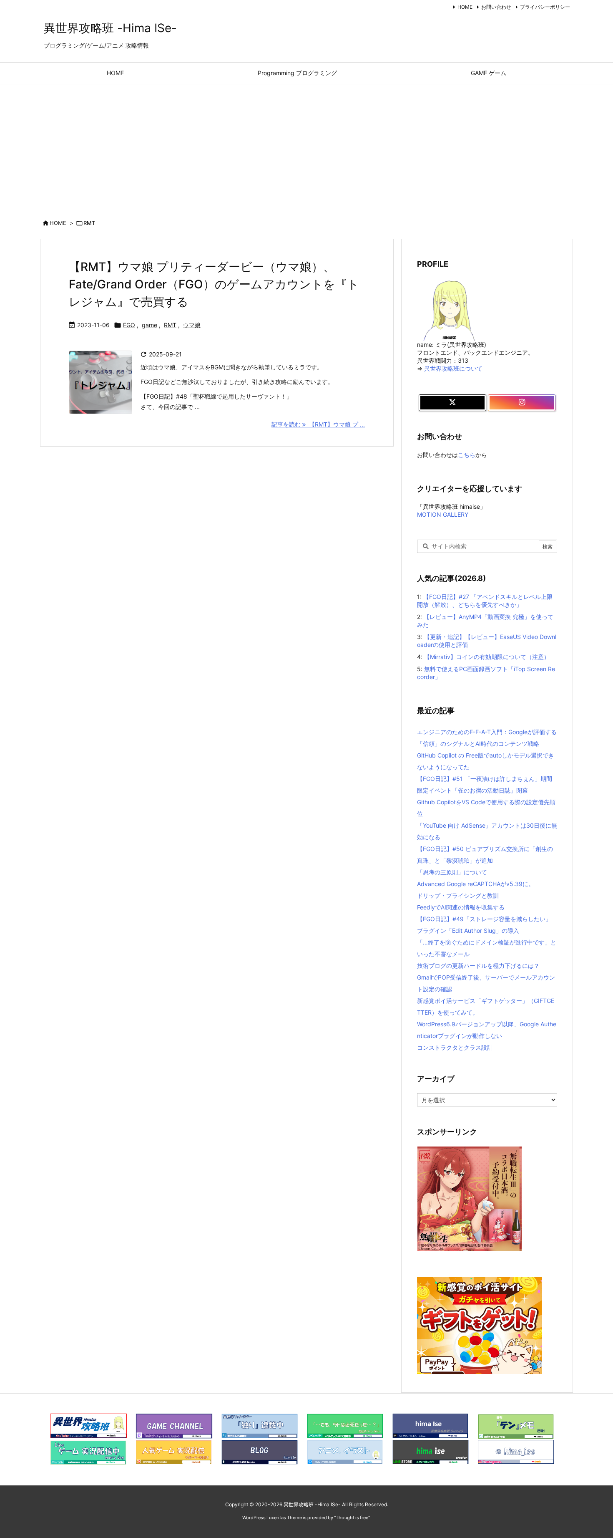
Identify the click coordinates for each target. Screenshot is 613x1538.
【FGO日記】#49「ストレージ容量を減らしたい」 (484, 918)
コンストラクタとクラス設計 (455, 1047)
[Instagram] (521, 403)
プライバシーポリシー (545, 7)
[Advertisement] (306, 146)
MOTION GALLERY (442, 514)
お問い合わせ (496, 7)
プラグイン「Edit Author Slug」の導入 (468, 930)
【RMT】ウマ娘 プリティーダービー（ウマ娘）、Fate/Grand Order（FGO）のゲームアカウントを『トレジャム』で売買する (214, 284)
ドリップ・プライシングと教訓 (458, 895)
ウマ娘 (192, 324)
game (149, 324)
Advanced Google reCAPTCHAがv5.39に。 (475, 883)
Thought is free (352, 1517)
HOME (464, 7)
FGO (129, 324)
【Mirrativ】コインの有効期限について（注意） (487, 656)
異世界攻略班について (453, 368)
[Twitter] (452, 403)
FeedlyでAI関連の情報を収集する (461, 907)
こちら (466, 454)
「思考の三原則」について (452, 872)
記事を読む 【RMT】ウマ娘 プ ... (318, 424)
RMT (170, 324)
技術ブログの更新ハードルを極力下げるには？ (478, 965)
